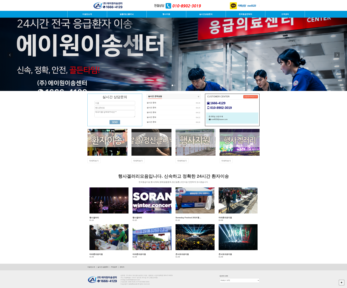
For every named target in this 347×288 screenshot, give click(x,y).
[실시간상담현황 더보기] (198, 96)
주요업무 (114, 267)
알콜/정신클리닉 (127, 14)
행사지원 (166, 14)
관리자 (122, 267)
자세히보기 (94, 161)
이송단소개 (87, 14)
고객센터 (285, 14)
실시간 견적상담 (155, 96)
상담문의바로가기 (250, 97)
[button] (12, 53)
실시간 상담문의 (103, 267)
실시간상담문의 (206, 14)
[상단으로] (341, 282)
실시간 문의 (151, 103)
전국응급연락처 (245, 14)
